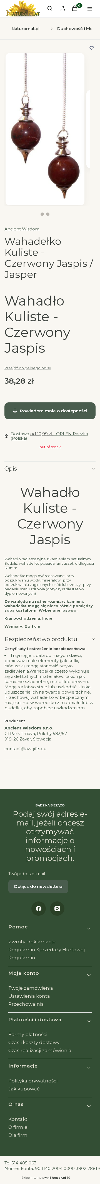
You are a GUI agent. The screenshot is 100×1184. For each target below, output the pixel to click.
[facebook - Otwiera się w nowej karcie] (38, 908)
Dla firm (18, 1135)
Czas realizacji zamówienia (39, 1050)
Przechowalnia (26, 1004)
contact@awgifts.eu (25, 748)
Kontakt (18, 1119)
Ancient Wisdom (21, 229)
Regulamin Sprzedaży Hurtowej (46, 949)
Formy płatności (27, 1034)
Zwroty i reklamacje (32, 941)
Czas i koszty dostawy (33, 1042)
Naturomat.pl (25, 28)
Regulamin (21, 957)
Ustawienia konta (29, 996)
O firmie (18, 1127)
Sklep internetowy (43, 1178)
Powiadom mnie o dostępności (53, 410)
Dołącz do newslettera (38, 886)
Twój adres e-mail (26, 873)
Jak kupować (24, 1089)
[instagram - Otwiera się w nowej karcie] (57, 908)
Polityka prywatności (33, 1081)
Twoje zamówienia (30, 988)
